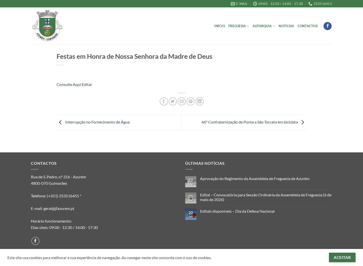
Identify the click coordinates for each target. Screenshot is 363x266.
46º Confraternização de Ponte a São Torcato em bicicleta (250, 122)
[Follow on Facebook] (327, 26)
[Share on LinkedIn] (200, 101)
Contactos (308, 26)
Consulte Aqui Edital (74, 84)
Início (219, 26)
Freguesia (237, 26)
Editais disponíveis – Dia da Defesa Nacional (237, 211)
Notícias (286, 26)
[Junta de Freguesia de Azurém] (55, 25)
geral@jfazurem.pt (58, 208)
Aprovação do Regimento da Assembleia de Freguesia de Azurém (254, 178)
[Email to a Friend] (182, 101)
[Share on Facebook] (164, 101)
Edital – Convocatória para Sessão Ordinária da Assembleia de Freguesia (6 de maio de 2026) (265, 197)
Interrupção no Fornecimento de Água (97, 122)
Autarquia (262, 26)
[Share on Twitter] (173, 101)
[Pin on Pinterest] (190, 101)
